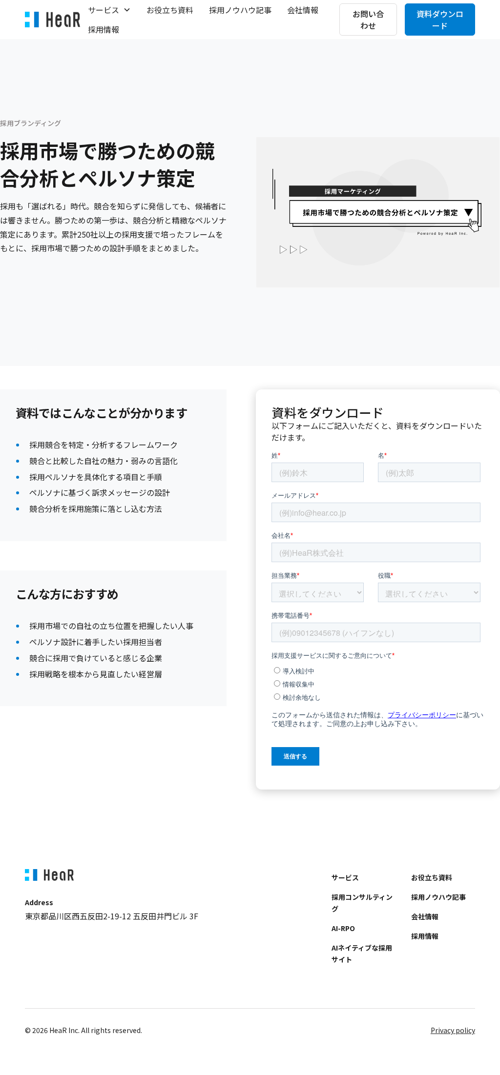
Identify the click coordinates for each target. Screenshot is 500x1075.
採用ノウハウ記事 (240, 10)
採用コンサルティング (362, 902)
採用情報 (103, 29)
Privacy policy (453, 1030)
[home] (52, 19)
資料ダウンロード (440, 19)
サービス (345, 877)
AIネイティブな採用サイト (362, 953)
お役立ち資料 (169, 10)
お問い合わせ (368, 19)
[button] (109, 10)
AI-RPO (343, 928)
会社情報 (302, 10)
